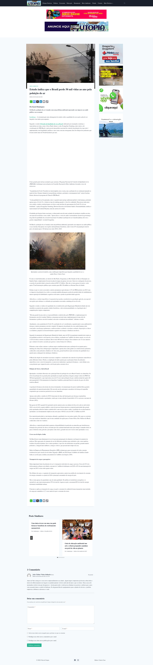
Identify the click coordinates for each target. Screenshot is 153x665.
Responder (90, 574)
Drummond (77, 3)
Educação (69, 3)
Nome (30, 628)
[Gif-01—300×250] (111, 54)
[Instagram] (78, 660)
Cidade (94, 3)
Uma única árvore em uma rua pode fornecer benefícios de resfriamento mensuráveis (43, 525)
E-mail (64, 628)
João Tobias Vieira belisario (42, 574)
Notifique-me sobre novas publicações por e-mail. (43, 640)
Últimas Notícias (47, 3)
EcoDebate (33, 117)
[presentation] (77, 530)
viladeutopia (36, 531)
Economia (62, 3)
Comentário (31, 607)
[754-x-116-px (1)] (76, 18)
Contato (100, 3)
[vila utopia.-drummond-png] (111, 125)
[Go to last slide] (31, 538)
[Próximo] (90, 538)
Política (56, 3)
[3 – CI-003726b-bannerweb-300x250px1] (111, 76)
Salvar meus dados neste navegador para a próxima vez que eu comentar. (47, 633)
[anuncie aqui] (76, 31)
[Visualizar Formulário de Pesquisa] (124, 3)
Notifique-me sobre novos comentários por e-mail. (43, 637)
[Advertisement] (61, 147)
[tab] (57, 557)
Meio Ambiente (86, 3)
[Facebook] (75, 660)
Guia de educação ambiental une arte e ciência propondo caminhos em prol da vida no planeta (76, 545)
